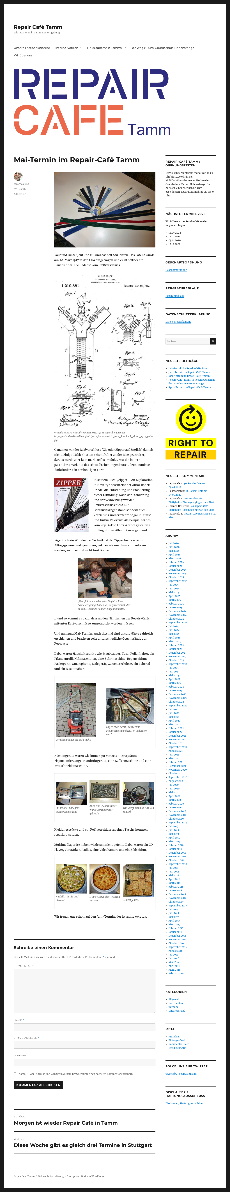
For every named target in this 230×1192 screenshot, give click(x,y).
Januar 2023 (175, 690)
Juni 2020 (174, 788)
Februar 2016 (176, 973)
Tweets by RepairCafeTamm (181, 1073)
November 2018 (177, 856)
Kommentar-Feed (179, 1044)
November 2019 (178, 815)
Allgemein (20, 193)
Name (19, 1020)
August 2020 (176, 781)
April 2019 (174, 837)
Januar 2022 (175, 732)
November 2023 (178, 656)
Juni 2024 (174, 630)
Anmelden (174, 1036)
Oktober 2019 (176, 818)
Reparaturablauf (174, 295)
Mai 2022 (174, 716)
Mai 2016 (174, 962)
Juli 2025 (174, 584)
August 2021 (176, 750)
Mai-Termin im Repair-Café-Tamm (189, 376)
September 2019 (178, 822)
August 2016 (176, 950)
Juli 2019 (173, 826)
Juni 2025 (174, 588)
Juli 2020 (174, 784)
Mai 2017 (174, 916)
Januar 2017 (175, 932)
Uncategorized (177, 1010)
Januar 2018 (175, 890)
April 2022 (174, 720)
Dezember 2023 (177, 652)
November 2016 (178, 939)
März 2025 (175, 599)
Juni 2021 (174, 754)
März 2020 (175, 799)
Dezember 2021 (177, 735)
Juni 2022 (174, 713)
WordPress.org (177, 1047)
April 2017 (174, 920)
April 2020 (174, 796)
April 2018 (174, 879)
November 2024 (178, 615)
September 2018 (178, 864)
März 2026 (175, 558)
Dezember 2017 (177, 894)
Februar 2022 (176, 728)
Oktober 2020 (176, 773)
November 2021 (177, 739)
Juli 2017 (173, 909)
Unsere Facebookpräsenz (32, 48)
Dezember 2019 (177, 811)
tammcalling (21, 183)
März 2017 (174, 924)
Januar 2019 (175, 849)
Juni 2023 (174, 671)
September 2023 (178, 664)
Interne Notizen (66, 48)
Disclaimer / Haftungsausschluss (184, 1103)
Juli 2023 (173, 667)
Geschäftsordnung (176, 270)
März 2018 (174, 883)
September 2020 (178, 777)
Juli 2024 (174, 626)
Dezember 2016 (177, 935)
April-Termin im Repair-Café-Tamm (190, 387)
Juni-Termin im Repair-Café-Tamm (189, 372)
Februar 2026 (176, 562)
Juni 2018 (174, 871)
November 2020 (178, 769)
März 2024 (175, 641)
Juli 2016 (173, 954)
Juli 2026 (174, 543)
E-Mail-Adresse (26, 1037)
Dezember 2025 (178, 569)
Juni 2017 (174, 913)
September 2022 (178, 705)
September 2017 (178, 905)
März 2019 (175, 841)
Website (20, 1055)
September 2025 (178, 581)
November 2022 (178, 698)
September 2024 (178, 622)
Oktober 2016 (176, 943)
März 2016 (175, 969)
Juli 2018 (173, 867)
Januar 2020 (175, 807)
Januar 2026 (176, 566)
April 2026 (175, 554)
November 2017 (177, 898)
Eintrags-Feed (177, 1040)
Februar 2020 (176, 803)
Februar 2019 (176, 845)
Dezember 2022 (178, 694)
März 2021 (174, 758)
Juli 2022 (174, 709)
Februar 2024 (176, 645)
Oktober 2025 (176, 577)
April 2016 (174, 966)
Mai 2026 (174, 550)
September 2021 (178, 747)
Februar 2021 (176, 762)
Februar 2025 (176, 603)
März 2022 (175, 724)
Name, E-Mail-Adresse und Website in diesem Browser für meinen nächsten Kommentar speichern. (76, 1074)
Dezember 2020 (178, 766)
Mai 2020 (174, 792)
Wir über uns (23, 55)
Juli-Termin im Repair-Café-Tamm (189, 368)
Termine (173, 1007)
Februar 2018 (176, 886)
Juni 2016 (174, 958)
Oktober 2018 (176, 860)
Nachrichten (176, 1003)
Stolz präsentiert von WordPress (85, 1176)
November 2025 (178, 573)
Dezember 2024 (178, 611)
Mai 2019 (174, 833)
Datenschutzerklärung (178, 321)
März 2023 (175, 683)
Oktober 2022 (176, 701)
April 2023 (174, 679)
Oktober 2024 (176, 618)
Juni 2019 (174, 830)
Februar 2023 (176, 686)
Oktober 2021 (176, 743)
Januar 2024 (175, 649)
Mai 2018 (174, 875)
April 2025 (174, 596)
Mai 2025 (174, 592)
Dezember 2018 (177, 852)
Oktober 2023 (176, 660)
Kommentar (24, 966)
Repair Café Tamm (38, 27)
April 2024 (174, 637)
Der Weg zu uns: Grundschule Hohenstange (162, 48)
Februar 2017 (176, 928)
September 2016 (178, 947)
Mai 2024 (174, 633)
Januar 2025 (175, 607)
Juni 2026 (174, 547)
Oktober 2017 (176, 901)
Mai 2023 (174, 675)
